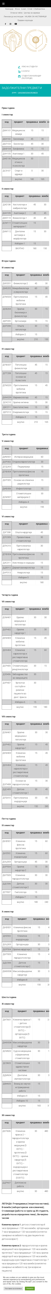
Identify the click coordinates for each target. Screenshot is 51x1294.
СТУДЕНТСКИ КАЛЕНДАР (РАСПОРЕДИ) (31, 77)
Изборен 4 (24, 502)
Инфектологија (23, 488)
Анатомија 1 (18, 153)
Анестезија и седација (23, 562)
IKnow (17, 9)
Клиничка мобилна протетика (20, 641)
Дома (14, 93)
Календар (9, 9)
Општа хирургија (23, 532)
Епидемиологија (21, 412)
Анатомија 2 (20, 213)
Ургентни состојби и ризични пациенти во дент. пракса (20, 690)
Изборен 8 (22, 979)
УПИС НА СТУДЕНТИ (29, 67)
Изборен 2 (21, 334)
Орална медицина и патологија (20, 621)
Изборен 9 (22, 1096)
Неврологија (23, 572)
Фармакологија (20, 397)
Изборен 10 (22, 1100)
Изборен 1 (20, 243)
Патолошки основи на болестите (20, 377)
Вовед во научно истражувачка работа (22, 1087)
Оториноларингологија (23, 461)
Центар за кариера (32, 13)
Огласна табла (16, 13)
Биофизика (18, 148)
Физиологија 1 (20, 218)
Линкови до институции (13, 16)
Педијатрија (24, 466)
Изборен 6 (20, 702)
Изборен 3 (21, 417)
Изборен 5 (23, 577)
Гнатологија (20, 892)
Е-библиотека (39, 9)
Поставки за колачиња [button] (13, 1288)
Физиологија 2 (21, 283)
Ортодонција (20, 861)
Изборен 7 (20, 897)
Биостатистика (20, 407)
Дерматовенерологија (23, 567)
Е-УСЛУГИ (25, 71)
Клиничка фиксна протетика (20, 845)
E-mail (30, 9)
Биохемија (18, 139)
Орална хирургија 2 (22, 949)
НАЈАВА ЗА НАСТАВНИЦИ (35, 16)
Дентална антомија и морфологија (19, 235)
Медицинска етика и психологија (18, 162)
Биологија (18, 144)
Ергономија (20, 321)
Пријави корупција (25, 20)
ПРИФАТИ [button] (29, 1288)
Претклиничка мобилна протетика (21, 300)
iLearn (23, 9)
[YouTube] (16, 24)
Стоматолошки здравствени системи (22, 1067)
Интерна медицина (23, 457)
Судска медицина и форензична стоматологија (22, 1054)
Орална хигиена (20, 402)
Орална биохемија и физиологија (20, 312)
